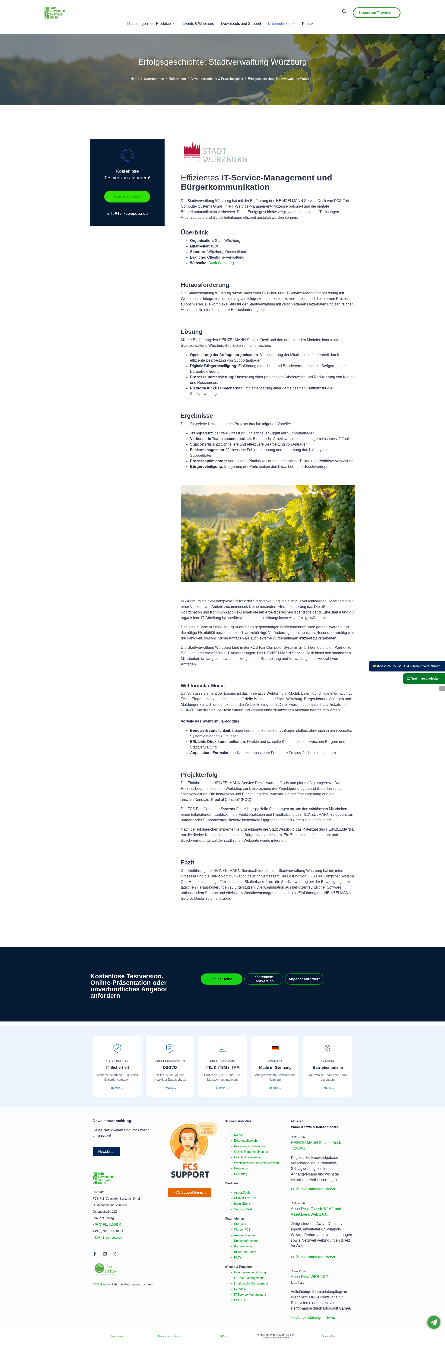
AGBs (222, 1336)
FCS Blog (240, 1174)
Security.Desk (243, 1209)
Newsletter (241, 1168)
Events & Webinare (247, 1157)
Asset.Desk (242, 1192)
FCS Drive (100, 1284)
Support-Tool (328, 1336)
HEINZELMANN (245, 1198)
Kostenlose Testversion (250, 1146)
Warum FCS (242, 1229)
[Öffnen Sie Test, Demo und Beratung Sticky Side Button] (433, 1322)
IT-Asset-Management (249, 1278)
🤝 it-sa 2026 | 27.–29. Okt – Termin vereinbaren (406, 666)
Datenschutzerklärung (169, 1336)
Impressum (117, 1336)
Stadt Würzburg (221, 263)
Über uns (240, 1224)
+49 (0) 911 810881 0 (107, 1224)
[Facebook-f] (95, 1254)
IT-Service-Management (250, 1294)
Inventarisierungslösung (250, 1272)
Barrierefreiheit (244, 1246)
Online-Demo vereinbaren (251, 1151)
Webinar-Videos (256, 1163)
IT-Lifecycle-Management (251, 1283)
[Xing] (115, 1254)
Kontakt (239, 1135)
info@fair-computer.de (107, 1237)
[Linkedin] (105, 1254)
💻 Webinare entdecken (423, 678)
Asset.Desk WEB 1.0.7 (309, 1277)
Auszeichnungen (245, 1235)
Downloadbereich (245, 1140)
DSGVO (239, 1300)
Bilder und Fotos (245, 1252)
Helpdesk (240, 1289)
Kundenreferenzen (246, 1241)
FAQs (238, 1257)
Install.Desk (242, 1203)
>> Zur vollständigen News (313, 1189)
